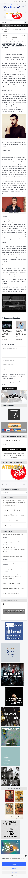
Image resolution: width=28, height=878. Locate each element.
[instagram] (17, 1)
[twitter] (14, 1)
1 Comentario (5, 338)
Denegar (14, 868)
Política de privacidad (15, 875)
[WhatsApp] (15, 485)
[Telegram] (19, 485)
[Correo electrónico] (24, 485)
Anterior (5, 35)
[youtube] (19, 1)
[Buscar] (25, 22)
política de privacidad (10, 455)
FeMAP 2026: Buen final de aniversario (11, 583)
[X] (6, 485)
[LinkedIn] (11, 485)
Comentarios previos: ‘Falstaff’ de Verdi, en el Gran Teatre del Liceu (7, 333)
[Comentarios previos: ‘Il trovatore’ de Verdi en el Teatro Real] (21, 321)
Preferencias (14, 872)
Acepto (14, 864)
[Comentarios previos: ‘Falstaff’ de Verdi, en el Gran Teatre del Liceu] (7, 321)
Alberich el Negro (6, 509)
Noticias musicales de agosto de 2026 (11, 563)
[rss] (25, 1)
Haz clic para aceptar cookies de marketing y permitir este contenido (14, 611)
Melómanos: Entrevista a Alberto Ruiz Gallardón (13, 588)
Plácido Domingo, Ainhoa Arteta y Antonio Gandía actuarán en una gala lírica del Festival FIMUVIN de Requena (14, 549)
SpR (4, 37)
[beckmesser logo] (13, 3)
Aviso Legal (23, 875)
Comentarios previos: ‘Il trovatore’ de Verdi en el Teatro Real (21, 333)
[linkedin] (22, 1)
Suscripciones (14, 408)
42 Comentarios (19, 338)
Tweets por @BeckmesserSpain (14, 611)
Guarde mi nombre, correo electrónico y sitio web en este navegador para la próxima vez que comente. (14, 376)
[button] (25, 855)
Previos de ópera (10, 39)
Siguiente (22, 35)
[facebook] (11, 1)
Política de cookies (6, 875)
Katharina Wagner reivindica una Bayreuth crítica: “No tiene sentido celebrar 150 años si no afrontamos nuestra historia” (14, 576)
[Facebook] (2, 485)
